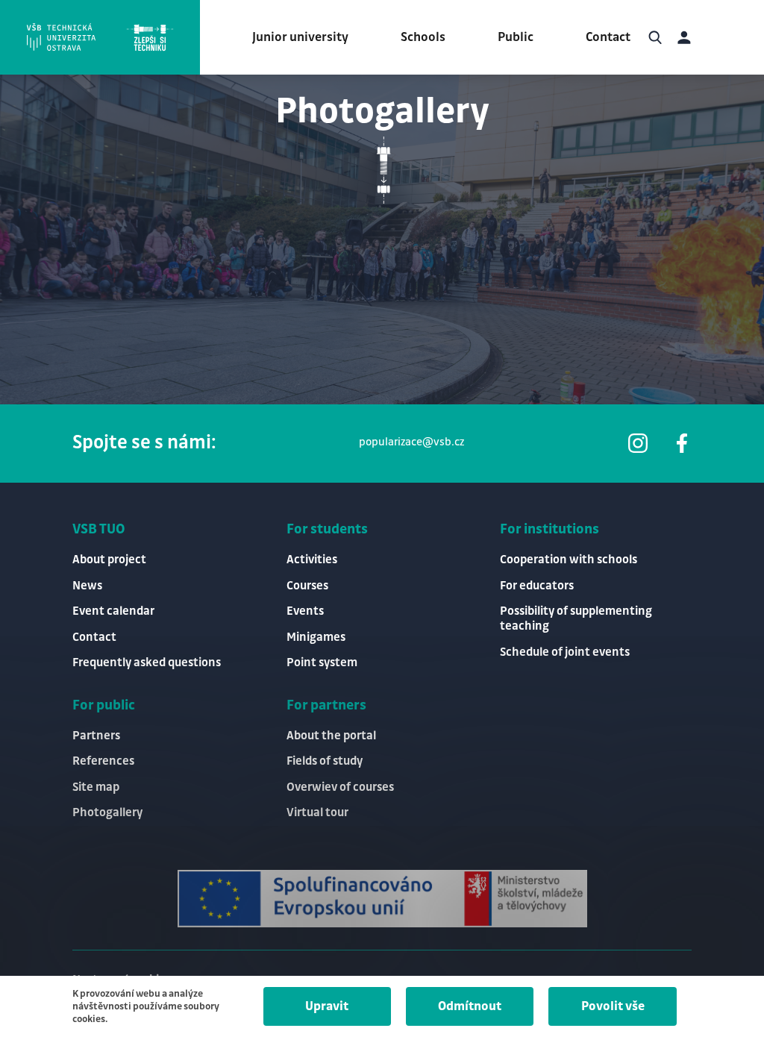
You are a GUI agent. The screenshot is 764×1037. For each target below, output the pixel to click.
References (103, 761)
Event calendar (113, 611)
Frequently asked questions (146, 663)
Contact (608, 37)
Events (305, 611)
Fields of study (324, 761)
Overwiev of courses (340, 787)
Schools (423, 37)
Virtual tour (317, 812)
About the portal (331, 736)
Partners (96, 736)
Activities (311, 560)
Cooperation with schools (568, 560)
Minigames (315, 637)
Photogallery (107, 812)
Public (515, 37)
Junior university (300, 37)
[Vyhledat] (655, 37)
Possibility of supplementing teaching (576, 619)
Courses (307, 586)
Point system (321, 663)
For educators (537, 586)
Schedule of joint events (565, 652)
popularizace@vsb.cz (411, 442)
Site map (95, 787)
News (87, 586)
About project (109, 560)
